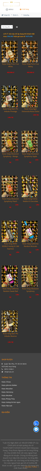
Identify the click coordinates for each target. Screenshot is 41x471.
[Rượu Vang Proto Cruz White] (10, 51)
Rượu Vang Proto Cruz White (10, 65)
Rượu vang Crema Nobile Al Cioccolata (30, 200)
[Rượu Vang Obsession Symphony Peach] (10, 186)
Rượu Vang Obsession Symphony (30, 290)
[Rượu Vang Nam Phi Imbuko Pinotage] (10, 96)
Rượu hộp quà (7, 406)
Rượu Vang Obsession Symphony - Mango (10, 155)
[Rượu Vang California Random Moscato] (30, 231)
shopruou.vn (9, 372)
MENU (10, 9)
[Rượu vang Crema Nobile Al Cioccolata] (30, 186)
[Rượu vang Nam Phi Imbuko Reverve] (10, 321)
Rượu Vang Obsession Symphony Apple (30, 155)
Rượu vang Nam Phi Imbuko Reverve (10, 334)
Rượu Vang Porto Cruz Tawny (30, 65)
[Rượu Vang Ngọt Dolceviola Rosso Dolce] (30, 96)
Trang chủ (6, 15)
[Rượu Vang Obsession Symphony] (30, 276)
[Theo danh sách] (17, 27)
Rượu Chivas (6, 382)
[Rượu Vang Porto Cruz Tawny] (30, 51)
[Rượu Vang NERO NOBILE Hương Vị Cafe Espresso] (10, 231)
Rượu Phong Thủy (8, 399)
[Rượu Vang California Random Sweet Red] (10, 276)
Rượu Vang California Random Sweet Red (10, 290)
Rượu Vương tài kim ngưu (11, 402)
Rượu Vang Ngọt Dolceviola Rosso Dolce (30, 110)
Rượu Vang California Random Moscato (30, 245)
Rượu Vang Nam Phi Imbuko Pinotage (10, 110)
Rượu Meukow (7, 395)
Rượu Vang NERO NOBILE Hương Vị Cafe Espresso (10, 246)
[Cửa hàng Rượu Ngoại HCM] (11, 3)
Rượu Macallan (7, 389)
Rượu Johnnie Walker (9, 385)
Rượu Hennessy (7, 392)
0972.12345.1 (9, 369)
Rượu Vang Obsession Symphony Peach (10, 200)
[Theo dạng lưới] (15, 27)
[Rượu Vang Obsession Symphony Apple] (30, 141)
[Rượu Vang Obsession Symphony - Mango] (10, 141)
